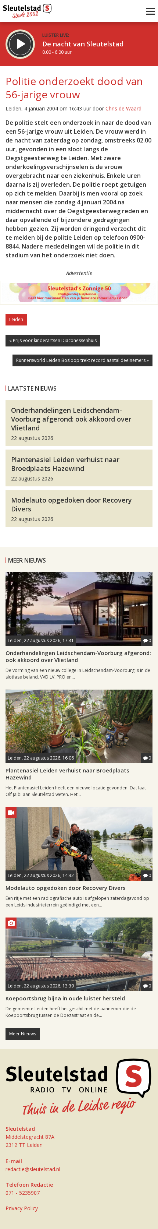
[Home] (27, 9)
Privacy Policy (22, 1208)
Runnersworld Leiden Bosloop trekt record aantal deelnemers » (82, 360)
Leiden (16, 319)
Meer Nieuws (22, 1034)
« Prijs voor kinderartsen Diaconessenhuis (53, 340)
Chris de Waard (123, 108)
